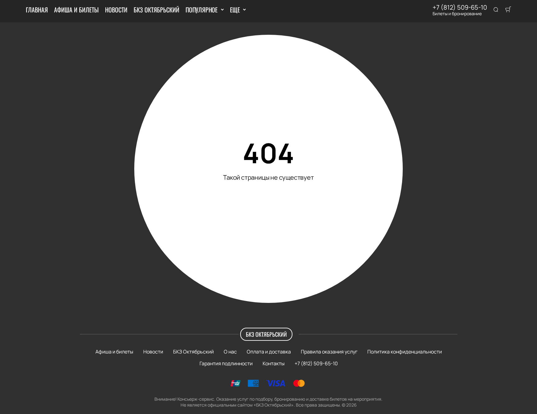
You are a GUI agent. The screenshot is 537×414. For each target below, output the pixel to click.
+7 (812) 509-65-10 (460, 7)
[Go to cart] (508, 10)
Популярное (202, 9)
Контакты (274, 363)
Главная (37, 9)
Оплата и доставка (269, 351)
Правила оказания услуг (329, 351)
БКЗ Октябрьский (156, 9)
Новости (116, 9)
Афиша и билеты (76, 9)
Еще (235, 9)
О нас (230, 351)
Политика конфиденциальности (404, 351)
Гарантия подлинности (226, 363)
